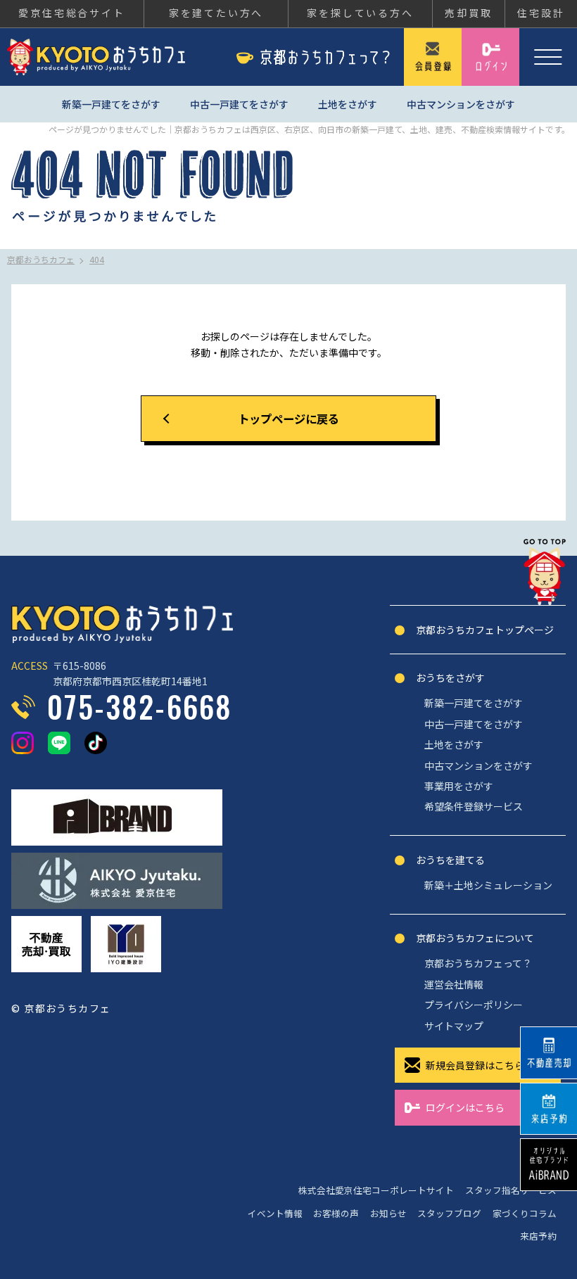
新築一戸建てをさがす (111, 104)
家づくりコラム (525, 1213)
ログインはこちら (465, 1107)
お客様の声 (336, 1213)
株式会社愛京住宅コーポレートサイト (376, 1190)
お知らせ (388, 1213)
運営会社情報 (453, 984)
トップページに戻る (288, 418)
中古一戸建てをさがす (239, 104)
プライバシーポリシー (473, 1005)
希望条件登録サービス (473, 806)
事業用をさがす (458, 786)
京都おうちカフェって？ (478, 963)
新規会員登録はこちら (475, 1065)
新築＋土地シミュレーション (488, 885)
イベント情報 (275, 1213)
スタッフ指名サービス (511, 1190)
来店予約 (538, 1235)
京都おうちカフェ (96, 57)
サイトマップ (453, 1026)
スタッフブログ (449, 1213)
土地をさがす (347, 104)
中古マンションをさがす (461, 104)
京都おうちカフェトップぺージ (485, 630)
